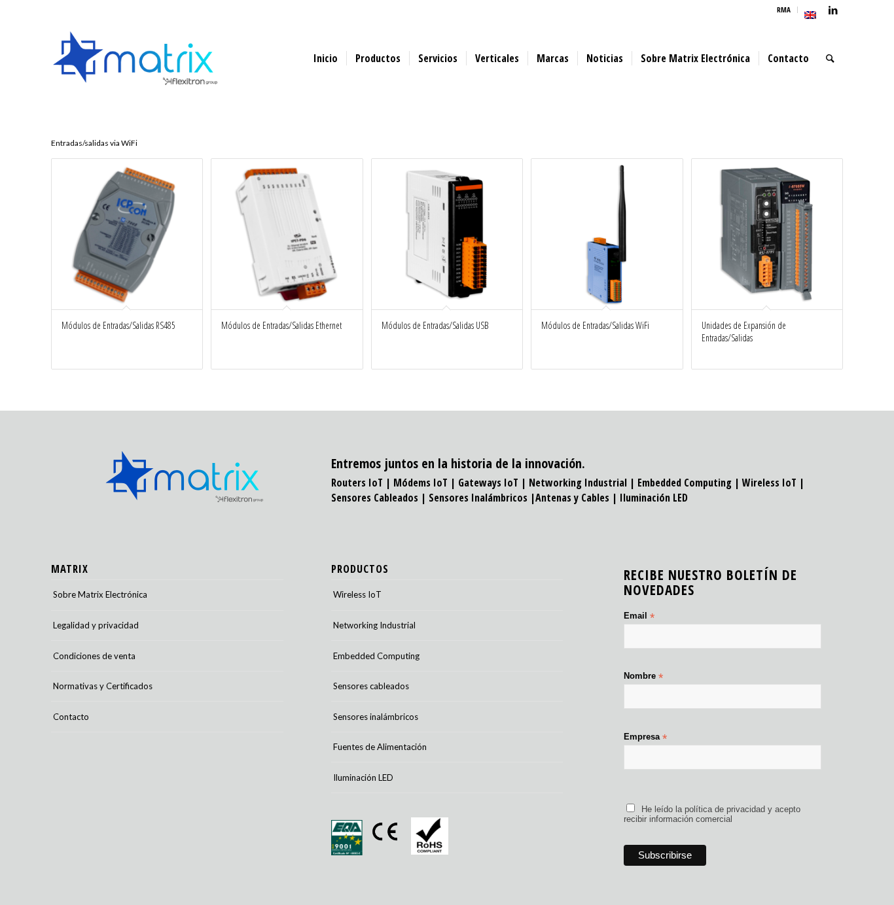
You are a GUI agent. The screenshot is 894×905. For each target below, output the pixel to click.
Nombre (643, 676)
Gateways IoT (488, 482)
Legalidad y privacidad (96, 625)
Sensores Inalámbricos (478, 497)
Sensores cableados (371, 686)
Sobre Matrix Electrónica (100, 594)
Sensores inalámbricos (375, 716)
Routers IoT (357, 482)
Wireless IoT (769, 482)
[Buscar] (830, 58)
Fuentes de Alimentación (380, 747)
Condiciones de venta (94, 656)
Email (639, 616)
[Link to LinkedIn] (833, 10)
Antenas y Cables (572, 497)
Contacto (71, 716)
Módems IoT (420, 482)
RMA (784, 9)
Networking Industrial (578, 482)
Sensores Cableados (374, 497)
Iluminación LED (654, 497)
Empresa (645, 737)
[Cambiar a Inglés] (810, 15)
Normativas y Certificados (102, 686)
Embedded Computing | (689, 482)
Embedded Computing (376, 656)
